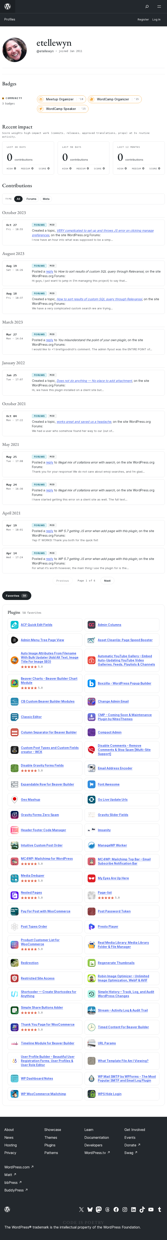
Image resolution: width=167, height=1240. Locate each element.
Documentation (96, 1137)
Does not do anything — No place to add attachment (94, 380)
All (18, 198)
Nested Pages (31, 892)
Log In (156, 19)
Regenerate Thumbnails (116, 963)
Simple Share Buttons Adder (42, 1007)
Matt (10, 1175)
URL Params (107, 1043)
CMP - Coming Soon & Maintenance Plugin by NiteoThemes (125, 717)
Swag (131, 1153)
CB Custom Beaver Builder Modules (48, 701)
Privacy (10, 1153)
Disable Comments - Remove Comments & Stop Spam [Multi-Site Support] (124, 750)
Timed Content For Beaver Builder (123, 1027)
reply (49, 271)
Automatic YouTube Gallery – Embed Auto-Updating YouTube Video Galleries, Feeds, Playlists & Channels (126, 660)
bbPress (13, 1182)
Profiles (9, 19)
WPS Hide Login (110, 1094)
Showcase (52, 1129)
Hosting (10, 1145)
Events (129, 1137)
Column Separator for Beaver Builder (49, 732)
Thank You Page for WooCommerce (48, 1024)
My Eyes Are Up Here (113, 878)
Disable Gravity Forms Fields (42, 765)
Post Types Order (34, 926)
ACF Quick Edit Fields (36, 625)
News (8, 1137)
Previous (62, 580)
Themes (50, 1137)
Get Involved (134, 1129)
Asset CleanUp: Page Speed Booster (125, 640)
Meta (46, 198)
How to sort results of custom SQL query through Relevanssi (99, 299)
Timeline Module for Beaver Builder (47, 1043)
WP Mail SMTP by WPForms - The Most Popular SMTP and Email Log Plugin (127, 1078)
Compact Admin (110, 732)
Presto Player (108, 926)
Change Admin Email (113, 701)
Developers (93, 1145)
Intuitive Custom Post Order (42, 845)
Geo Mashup (30, 799)
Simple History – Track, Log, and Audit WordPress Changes (126, 994)
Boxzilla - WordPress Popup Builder (124, 683)
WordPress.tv (97, 1153)
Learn (88, 1129)
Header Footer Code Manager (43, 830)
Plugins (49, 1145)
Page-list (105, 892)
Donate (132, 1145)
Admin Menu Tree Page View (42, 640)
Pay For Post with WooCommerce (45, 911)
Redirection (29, 963)
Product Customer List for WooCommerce (40, 942)
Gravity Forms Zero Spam (40, 815)
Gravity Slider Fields (113, 815)
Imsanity (104, 830)
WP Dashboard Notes (37, 1078)
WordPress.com (19, 1167)
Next (107, 580)
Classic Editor (31, 717)
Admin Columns (109, 625)
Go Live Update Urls (113, 799)
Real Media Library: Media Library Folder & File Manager (123, 945)
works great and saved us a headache (84, 421)
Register (143, 19)
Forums (31, 198)
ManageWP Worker (112, 845)
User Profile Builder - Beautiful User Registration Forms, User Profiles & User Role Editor (48, 1061)
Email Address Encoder (115, 768)
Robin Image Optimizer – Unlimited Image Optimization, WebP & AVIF (123, 978)
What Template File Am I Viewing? (123, 1061)
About (9, 1129)
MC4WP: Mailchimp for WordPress (47, 858)
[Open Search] (147, 6)
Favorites (16, 595)
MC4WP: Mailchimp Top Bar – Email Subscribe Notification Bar (124, 861)
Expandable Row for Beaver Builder (47, 784)
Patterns (51, 1153)
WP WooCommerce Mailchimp (43, 1094)
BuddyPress (16, 1190)
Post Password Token (114, 911)
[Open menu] (160, 6)
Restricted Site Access (38, 978)
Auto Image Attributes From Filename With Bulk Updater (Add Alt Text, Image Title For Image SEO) (49, 657)
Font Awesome (109, 784)
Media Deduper (32, 875)
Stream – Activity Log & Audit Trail (123, 1010)
